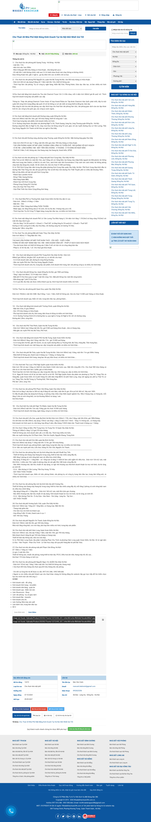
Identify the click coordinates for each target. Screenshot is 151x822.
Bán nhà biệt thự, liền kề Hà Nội (54, 751)
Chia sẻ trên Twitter (57, 709)
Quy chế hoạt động (66, 785)
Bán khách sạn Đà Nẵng (84, 763)
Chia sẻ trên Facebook (22, 709)
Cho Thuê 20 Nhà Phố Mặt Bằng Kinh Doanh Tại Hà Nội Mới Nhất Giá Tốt (46, 722)
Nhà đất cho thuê (33, 22)
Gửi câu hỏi (91, 15)
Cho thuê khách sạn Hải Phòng (119, 751)
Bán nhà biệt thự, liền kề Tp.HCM (22, 751)
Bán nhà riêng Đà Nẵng (84, 766)
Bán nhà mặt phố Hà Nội (52, 755)
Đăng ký (118, 15)
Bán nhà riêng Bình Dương (85, 748)
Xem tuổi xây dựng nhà (122, 234)
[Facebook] (57, 817)
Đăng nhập (105, 15)
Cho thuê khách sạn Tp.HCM (21, 762)
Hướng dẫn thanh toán (84, 785)
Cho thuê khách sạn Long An (118, 763)
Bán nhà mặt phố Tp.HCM (20, 755)
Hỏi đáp (120, 22)
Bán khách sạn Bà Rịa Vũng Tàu (119, 770)
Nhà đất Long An (117, 755)
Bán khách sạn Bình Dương (85, 744)
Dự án (43, 22)
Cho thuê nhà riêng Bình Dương (86, 755)
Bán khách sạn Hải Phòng (118, 744)
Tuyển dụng (110, 785)
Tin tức (64, 22)
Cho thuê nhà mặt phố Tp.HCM (21, 769)
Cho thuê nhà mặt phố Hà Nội (54, 769)
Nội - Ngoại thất (90, 22)
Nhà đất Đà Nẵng (84, 759)
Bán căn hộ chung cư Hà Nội (54, 758)
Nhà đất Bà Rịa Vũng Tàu (120, 767)
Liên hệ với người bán (23, 715)
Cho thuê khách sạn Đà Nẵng (86, 770)
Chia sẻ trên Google (40, 709)
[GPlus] (68, 817)
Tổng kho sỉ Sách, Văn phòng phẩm (23, 776)
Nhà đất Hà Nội (51, 741)
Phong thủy (101, 22)
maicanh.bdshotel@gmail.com (84, 686)
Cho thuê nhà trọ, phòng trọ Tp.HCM (23, 773)
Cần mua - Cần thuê (53, 22)
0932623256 (77, 691)
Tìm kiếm (21, 28)
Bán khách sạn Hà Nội (52, 744)
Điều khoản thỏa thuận (47, 785)
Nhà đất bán (21, 22)
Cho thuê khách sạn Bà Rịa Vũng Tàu (121, 774)
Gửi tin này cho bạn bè (64, 715)
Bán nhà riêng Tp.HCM (19, 748)
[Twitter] (63, 817)
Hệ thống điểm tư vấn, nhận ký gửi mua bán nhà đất (67, 790)
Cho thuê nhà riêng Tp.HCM (20, 766)
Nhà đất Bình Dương (86, 741)
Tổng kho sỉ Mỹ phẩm (84, 777)
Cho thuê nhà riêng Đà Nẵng (86, 773)
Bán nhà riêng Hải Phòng (117, 748)
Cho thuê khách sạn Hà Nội (53, 762)
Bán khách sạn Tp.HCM (19, 744)
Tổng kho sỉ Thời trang (52, 776)
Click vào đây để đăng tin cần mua (79, 729)
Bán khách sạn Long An (117, 759)
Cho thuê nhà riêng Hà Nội (53, 766)
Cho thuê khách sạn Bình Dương (87, 751)
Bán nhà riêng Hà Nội (51, 748)
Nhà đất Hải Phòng (118, 741)
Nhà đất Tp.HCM (19, 741)
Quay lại (37, 715)
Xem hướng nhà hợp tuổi (123, 237)
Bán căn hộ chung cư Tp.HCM (21, 758)
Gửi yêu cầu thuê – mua (72, 15)
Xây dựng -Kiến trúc (75, 22)
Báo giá (99, 785)
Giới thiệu (31, 785)
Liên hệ (120, 785)
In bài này (49, 715)
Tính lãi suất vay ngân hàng (124, 241)
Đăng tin (55, 15)
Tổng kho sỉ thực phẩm (117, 777)
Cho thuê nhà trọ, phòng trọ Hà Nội (55, 773)
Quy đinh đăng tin (96, 790)
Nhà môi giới (111, 22)
